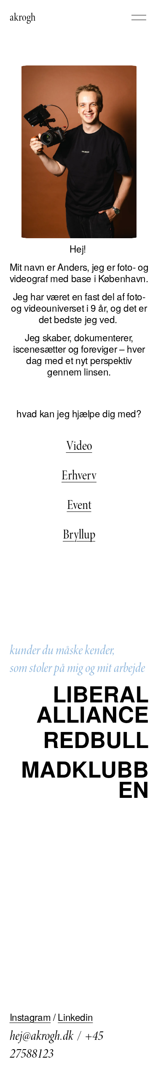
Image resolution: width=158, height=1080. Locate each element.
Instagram (30, 1017)
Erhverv (79, 475)
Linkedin (75, 1017)
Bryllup (79, 534)
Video (79, 445)
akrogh (22, 17)
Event (79, 505)
